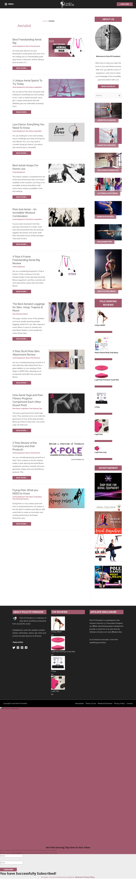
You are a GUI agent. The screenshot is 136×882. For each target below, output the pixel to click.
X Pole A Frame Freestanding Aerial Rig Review (26, 260)
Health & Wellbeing (106, 291)
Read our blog (108, 86)
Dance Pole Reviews (33, 46)
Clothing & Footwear (107, 193)
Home (45, 21)
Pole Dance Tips (104, 242)
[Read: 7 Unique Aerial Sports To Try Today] (67, 88)
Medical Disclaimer (105, 703)
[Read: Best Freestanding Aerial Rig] (67, 47)
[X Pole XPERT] (102, 317)
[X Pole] (102, 398)
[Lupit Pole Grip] (97, 448)
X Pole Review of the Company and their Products (24, 446)
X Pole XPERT (56, 632)
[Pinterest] (22, 647)
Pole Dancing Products (20, 499)
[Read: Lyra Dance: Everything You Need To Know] (67, 132)
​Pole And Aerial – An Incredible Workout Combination (24, 213)
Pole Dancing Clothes (20, 314)
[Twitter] (13, 647)
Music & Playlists (105, 216)
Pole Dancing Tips (35, 408)
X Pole (53, 671)
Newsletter (79, 703)
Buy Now (98, 332)
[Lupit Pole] (102, 426)
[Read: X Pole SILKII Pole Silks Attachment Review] (67, 359)
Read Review (107, 332)
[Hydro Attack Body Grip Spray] (102, 344)
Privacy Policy (119, 703)
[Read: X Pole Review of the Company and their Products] (67, 451)
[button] (125, 4)
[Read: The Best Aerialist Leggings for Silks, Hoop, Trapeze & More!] (67, 312)
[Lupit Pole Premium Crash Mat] (102, 371)
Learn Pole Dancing (106, 120)
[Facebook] (26, 647)
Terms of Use (91, 703)
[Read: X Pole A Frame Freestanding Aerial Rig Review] (67, 266)
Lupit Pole (55, 691)
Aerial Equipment (18, 46)
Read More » (22, 68)
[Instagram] (18, 647)
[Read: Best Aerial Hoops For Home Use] (67, 173)
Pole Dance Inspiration (34, 87)
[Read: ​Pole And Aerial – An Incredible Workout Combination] (67, 217)
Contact (130, 703)
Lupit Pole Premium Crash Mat (63, 652)
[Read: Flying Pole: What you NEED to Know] (67, 498)
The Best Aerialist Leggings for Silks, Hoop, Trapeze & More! (28, 307)
